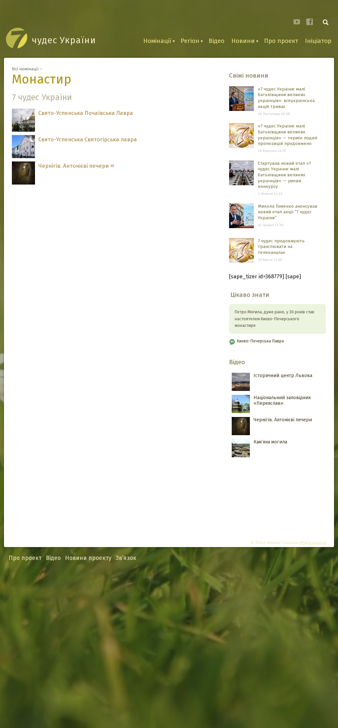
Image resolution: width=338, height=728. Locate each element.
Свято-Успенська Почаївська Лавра (85, 113)
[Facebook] (309, 21)
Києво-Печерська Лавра (260, 340)
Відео (216, 41)
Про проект (281, 41)
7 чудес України (42, 97)
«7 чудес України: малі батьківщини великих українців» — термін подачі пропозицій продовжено (287, 134)
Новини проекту (88, 558)
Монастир (41, 79)
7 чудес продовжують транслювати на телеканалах (281, 246)
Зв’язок (126, 558)
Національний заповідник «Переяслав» (282, 400)
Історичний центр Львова (283, 375)
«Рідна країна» (313, 542)
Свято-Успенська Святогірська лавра (87, 139)
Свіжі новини (248, 75)
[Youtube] (296, 21)
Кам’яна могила (270, 442)
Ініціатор (318, 41)
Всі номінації (25, 69)
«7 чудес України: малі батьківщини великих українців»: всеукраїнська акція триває (286, 97)
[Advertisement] (169, 645)
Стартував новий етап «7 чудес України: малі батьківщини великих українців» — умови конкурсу (284, 175)
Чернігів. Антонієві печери (73, 165)
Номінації (157, 41)
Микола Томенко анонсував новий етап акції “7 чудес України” (287, 212)
